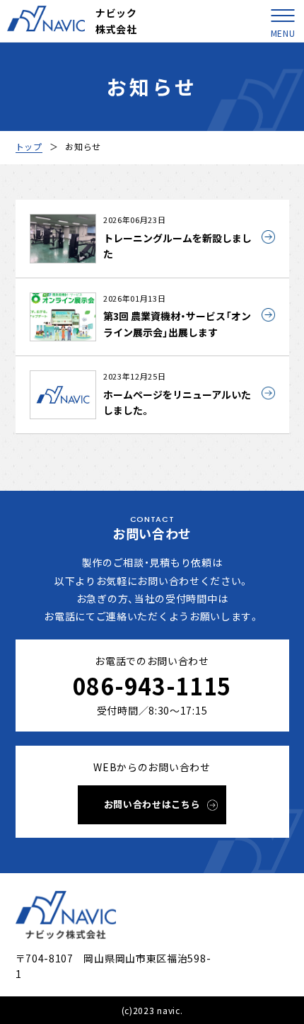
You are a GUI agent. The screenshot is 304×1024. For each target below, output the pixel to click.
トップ (29, 146)
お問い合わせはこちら (152, 804)
